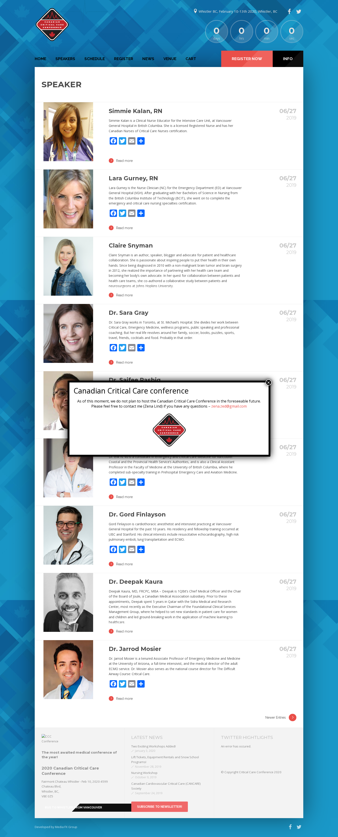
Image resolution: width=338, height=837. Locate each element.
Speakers (65, 58)
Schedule (94, 58)
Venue (169, 58)
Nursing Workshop (144, 773)
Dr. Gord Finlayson (137, 514)
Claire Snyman (131, 245)
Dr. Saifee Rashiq (135, 379)
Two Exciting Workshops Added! (153, 746)
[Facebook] (289, 11)
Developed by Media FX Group (56, 827)
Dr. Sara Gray (128, 312)
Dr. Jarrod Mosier (135, 648)
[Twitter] (298, 11)
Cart (191, 58)
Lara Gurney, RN (133, 178)
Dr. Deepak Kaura (136, 581)
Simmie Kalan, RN (135, 111)
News (148, 58)
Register (123, 58)
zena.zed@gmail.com (229, 406)
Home (40, 58)
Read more (124, 161)
